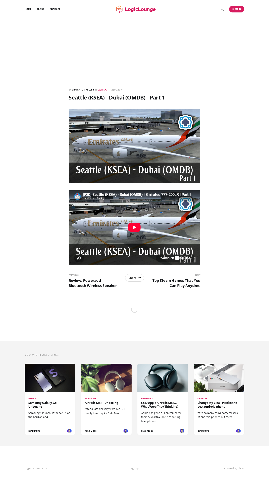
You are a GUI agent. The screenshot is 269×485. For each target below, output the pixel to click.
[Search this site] (222, 9)
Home (28, 9)
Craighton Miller (83, 89)
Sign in (236, 9)
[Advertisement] (134, 45)
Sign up (134, 468)
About (40, 9)
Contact (55, 9)
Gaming (102, 89)
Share (133, 278)
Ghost (241, 468)
